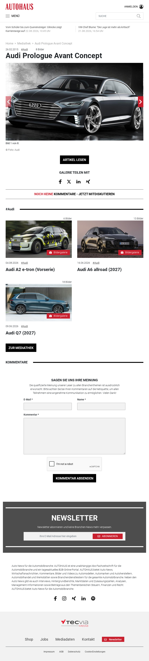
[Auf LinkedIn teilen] (78, 181)
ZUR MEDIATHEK (21, 348)
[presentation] (8, 101)
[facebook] (55, 598)
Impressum (49, 651)
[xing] (74, 598)
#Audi (24, 49)
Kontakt (88, 639)
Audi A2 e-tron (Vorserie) (30, 269)
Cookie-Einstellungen (95, 651)
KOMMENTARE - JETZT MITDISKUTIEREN (74, 194)
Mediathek (24, 43)
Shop (29, 639)
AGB (61, 651)
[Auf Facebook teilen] (60, 181)
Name (80, 399)
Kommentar (30, 414)
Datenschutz (74, 651)
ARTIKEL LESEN (74, 160)
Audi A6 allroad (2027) (99, 269)
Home (9, 43)
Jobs (44, 639)
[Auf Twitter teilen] (69, 181)
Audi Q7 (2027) (20, 333)
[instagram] (64, 598)
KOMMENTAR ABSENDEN (74, 478)
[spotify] (93, 598)
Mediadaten (65, 639)
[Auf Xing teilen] (88, 181)
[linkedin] (83, 598)
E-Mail (27, 399)
